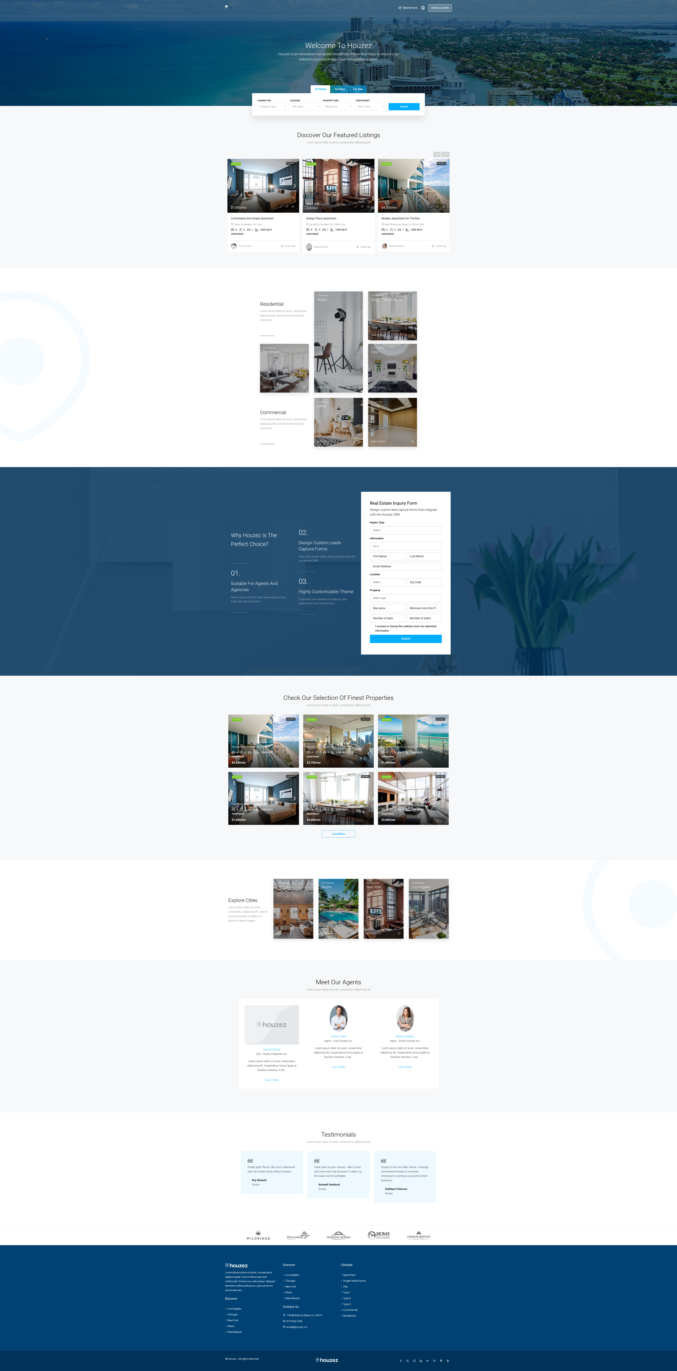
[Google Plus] (428, 1360)
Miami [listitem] (231, 1326)
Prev (437, 154)
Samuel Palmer (272, 1049)
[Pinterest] (442, 1360)
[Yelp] (448, 1360)
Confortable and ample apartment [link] (253, 804)
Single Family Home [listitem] (354, 1280)
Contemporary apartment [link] (397, 218)
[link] (263, 186)
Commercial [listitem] (350, 1309)
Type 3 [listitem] (347, 1304)
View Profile (272, 1080)
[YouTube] (435, 1360)
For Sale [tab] (358, 89)
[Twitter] (408, 1360)
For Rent (291, 163)
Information (376, 538)
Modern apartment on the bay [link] (251, 747)
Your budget (363, 100)
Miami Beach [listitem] (235, 1331)
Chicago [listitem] (233, 1314)
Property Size (330, 100)
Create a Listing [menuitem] (440, 8)
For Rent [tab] (340, 89)
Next (445, 154)
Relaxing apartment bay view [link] (400, 804)
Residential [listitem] (349, 1315)
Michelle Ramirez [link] (397, 246)
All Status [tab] (321, 89)
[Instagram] (415, 1360)
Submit (405, 638)
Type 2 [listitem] (347, 1298)
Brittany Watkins (405, 1036)
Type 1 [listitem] (346, 1292)
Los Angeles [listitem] (234, 1308)
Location (295, 100)
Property (375, 590)
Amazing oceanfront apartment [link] (326, 218)
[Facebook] (402, 1360)
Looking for (264, 100)
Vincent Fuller (338, 1036)
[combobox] (272, 106)
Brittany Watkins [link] (321, 246)
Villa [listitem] (345, 1286)
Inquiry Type (377, 522)
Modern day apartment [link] (245, 218)
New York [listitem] (233, 1320)
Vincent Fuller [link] (245, 246)
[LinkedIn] (422, 1360)
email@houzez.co (296, 1326)
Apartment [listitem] (349, 1274)
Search (404, 106)
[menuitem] (408, 8)
